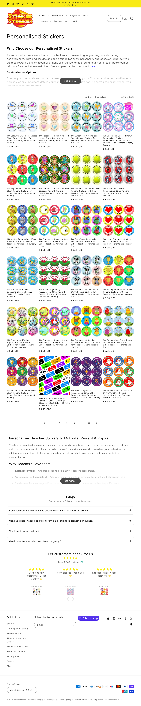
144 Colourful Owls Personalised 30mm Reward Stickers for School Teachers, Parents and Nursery (22, 139)
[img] (70, 558)
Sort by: (89, 97)
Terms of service (80, 700)
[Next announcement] (95, 3)
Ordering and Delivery (18, 628)
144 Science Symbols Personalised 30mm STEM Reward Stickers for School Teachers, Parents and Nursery (85, 394)
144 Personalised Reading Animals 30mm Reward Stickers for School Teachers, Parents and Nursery (85, 343)
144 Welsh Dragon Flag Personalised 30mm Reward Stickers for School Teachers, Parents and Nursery (53, 293)
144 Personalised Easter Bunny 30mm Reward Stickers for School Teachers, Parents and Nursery (117, 343)
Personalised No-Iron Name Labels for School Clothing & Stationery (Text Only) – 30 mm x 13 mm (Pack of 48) (54, 402)
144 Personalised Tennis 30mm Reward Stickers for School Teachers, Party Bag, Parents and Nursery (85, 192)
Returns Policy (14, 633)
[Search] (119, 18)
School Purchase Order (18, 646)
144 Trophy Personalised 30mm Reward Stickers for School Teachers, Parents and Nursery (117, 291)
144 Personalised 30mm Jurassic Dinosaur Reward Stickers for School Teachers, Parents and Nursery (54, 192)
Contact (11, 661)
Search (10, 623)
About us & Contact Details (16, 640)
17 (89, 423)
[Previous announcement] (46, 3)
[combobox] (114, 18)
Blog (9, 666)
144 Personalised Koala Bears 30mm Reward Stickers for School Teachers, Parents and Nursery (85, 293)
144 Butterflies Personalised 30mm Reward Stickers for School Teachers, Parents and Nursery (85, 139)
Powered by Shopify (35, 700)
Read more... (69, 481)
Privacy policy (51, 700)
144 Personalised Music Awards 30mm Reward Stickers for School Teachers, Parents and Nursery (53, 343)
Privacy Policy (14, 656)
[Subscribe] (73, 625)
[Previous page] (44, 423)
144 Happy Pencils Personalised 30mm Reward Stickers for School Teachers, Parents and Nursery (22, 192)
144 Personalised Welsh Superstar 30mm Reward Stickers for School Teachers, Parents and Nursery (20, 343)
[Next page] (96, 423)
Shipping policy (96, 700)
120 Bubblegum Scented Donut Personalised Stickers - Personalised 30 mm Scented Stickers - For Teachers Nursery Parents (118, 140)
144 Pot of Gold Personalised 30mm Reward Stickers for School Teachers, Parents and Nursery (85, 242)
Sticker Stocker (20, 700)
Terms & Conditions (16, 651)
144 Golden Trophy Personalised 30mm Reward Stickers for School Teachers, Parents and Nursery (22, 394)
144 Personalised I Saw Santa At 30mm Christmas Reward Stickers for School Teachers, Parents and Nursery (118, 394)
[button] (43, 15)
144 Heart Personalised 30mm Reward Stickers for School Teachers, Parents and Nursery (117, 241)
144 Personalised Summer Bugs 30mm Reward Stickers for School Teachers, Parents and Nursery (53, 242)
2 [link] (59, 423)
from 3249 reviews (68, 562)
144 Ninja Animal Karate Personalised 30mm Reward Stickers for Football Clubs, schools (116, 192)
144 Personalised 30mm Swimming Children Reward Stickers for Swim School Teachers (19, 293)
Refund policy (65, 700)
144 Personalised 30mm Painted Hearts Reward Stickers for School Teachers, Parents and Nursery (54, 139)
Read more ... (69, 81)
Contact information (113, 700)
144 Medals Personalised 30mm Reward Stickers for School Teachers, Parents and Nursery (21, 241)
